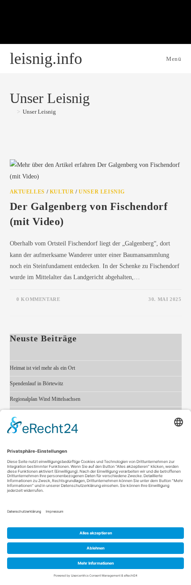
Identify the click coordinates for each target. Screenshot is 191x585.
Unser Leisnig (39, 111)
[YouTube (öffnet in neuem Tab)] (95, 24)
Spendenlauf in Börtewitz (36, 383)
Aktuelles (27, 192)
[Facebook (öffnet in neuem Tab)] (51, 24)
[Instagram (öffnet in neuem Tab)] (73, 24)
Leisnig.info (46, 58)
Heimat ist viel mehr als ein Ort (42, 368)
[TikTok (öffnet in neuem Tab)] (118, 24)
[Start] (12, 111)
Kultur (62, 192)
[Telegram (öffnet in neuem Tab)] (140, 24)
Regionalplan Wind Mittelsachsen (45, 399)
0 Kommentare (38, 299)
